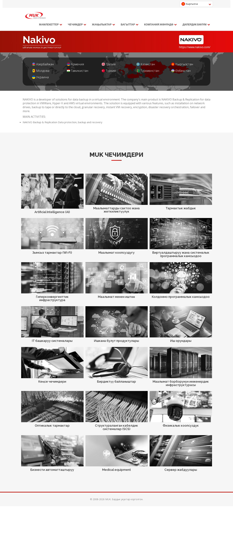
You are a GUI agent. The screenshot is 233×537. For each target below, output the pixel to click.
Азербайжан (45, 64)
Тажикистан (79, 70)
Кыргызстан (184, 64)
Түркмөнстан (150, 70)
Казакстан (148, 64)
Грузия (111, 64)
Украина (42, 77)
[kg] (35, 15)
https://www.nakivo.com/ (194, 47)
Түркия (111, 70)
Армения (77, 64)
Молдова (42, 70)
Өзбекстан (183, 70)
